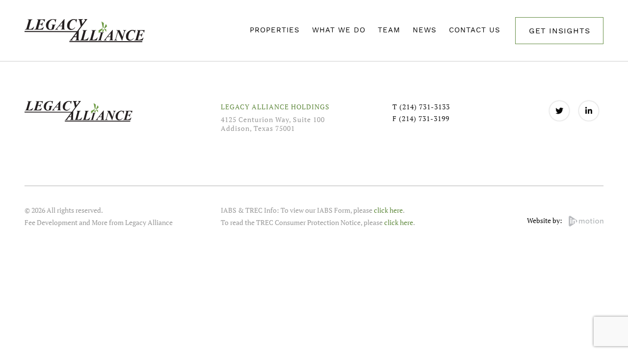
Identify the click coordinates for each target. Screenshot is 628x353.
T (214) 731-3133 (421, 106)
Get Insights (559, 30)
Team (389, 29)
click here (388, 210)
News (425, 29)
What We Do (339, 29)
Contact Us (474, 29)
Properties (275, 29)
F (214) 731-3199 (420, 118)
